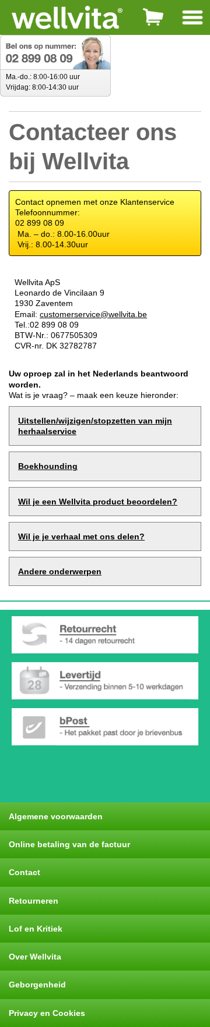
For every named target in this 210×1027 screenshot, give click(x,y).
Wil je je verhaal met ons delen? (81, 536)
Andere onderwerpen (60, 571)
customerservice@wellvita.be (93, 314)
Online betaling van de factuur (69, 844)
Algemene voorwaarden (56, 816)
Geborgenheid (37, 984)
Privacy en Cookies (47, 1013)
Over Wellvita (35, 956)
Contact (24, 872)
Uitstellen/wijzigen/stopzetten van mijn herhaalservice (95, 426)
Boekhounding (48, 466)
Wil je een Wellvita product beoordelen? (97, 501)
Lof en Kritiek (35, 928)
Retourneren (33, 900)
